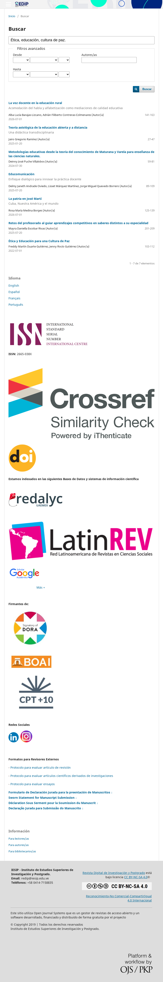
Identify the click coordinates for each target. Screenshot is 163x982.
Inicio (11, 16)
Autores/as (89, 55)
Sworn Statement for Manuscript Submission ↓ (42, 798)
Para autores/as (18, 845)
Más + (41, 587)
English (13, 285)
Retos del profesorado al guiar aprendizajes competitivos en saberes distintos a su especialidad (78, 223)
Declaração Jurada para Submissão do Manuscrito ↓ (45, 808)
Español (14, 292)
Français (14, 298)
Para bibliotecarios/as (22, 851)
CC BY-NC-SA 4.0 (136, 877)
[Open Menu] (8, 4)
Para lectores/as (18, 838)
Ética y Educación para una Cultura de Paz (39, 241)
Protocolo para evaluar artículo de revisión (40, 767)
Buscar (147, 89)
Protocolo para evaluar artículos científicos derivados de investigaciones (61, 776)
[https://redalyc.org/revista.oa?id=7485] (35, 505)
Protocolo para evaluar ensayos (32, 784)
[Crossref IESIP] (81, 438)
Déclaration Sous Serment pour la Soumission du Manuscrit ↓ (53, 803)
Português (15, 305)
